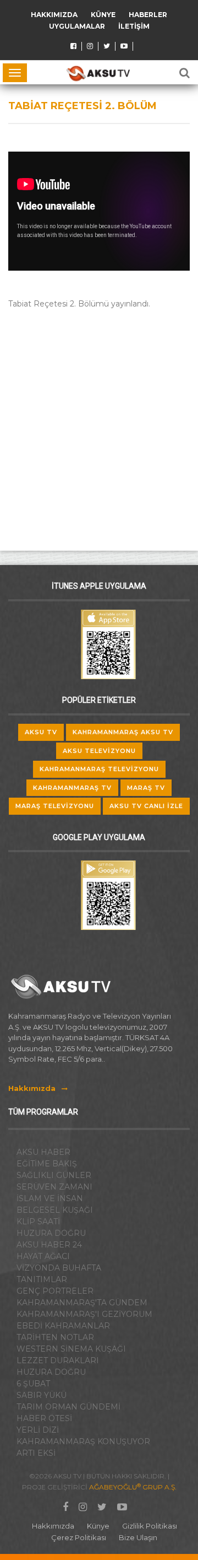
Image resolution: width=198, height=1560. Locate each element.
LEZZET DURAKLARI (57, 1360)
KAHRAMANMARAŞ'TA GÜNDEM (81, 1303)
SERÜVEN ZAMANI (54, 1187)
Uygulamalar (77, 26)
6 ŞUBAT (33, 1384)
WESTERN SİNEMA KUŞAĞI (71, 1349)
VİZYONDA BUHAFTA (58, 1268)
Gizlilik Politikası (149, 1525)
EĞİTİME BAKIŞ (46, 1164)
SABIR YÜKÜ (41, 1395)
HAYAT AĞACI (43, 1256)
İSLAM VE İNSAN (49, 1198)
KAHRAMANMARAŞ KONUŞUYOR (83, 1441)
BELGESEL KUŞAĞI (54, 1210)
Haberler (148, 14)
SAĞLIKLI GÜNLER (53, 1175)
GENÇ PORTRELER (55, 1291)
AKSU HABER (43, 1152)
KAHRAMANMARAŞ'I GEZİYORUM (84, 1314)
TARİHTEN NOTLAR (55, 1337)
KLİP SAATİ (38, 1222)
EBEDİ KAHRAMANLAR (63, 1326)
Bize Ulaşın (138, 1537)
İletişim (134, 26)
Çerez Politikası (78, 1537)
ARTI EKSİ (36, 1453)
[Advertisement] (99, 420)
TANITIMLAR (41, 1279)
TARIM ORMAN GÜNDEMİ (68, 1407)
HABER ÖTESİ (44, 1418)
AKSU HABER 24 (49, 1245)
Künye (103, 14)
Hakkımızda (54, 14)
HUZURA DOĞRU (51, 1233)
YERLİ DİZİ (37, 1430)
